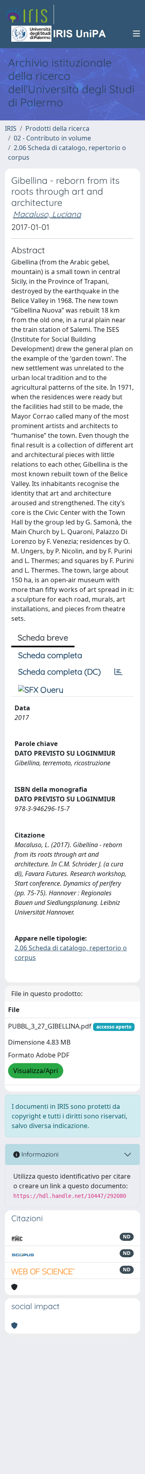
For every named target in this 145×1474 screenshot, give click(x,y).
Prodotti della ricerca (57, 128)
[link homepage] (29, 14)
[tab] (118, 671)
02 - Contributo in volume (52, 138)
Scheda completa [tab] (50, 655)
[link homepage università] (59, 33)
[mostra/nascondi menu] (136, 34)
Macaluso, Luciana (47, 214)
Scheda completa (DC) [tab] (59, 672)
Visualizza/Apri (35, 1070)
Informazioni (39, 1154)
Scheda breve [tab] (43, 637)
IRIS (11, 128)
